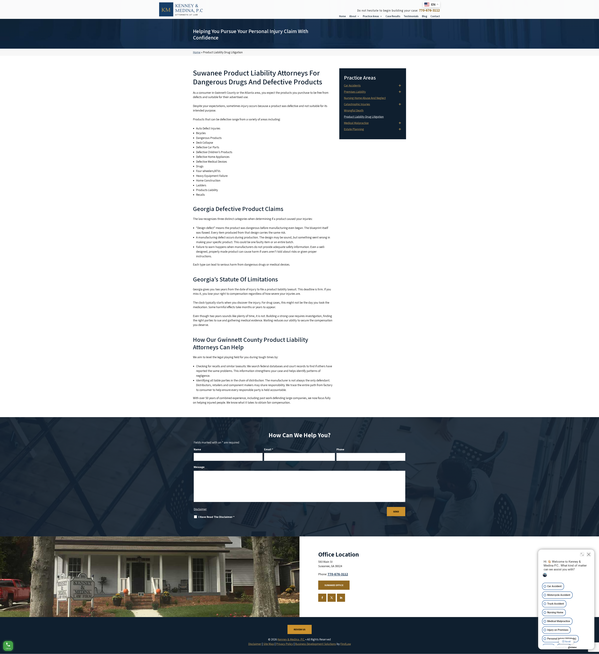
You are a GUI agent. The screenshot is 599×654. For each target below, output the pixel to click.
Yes (304, 333)
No (294, 333)
